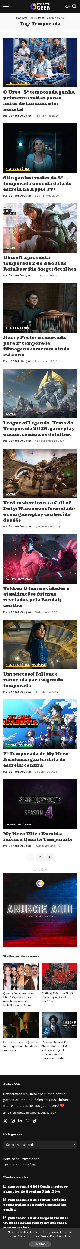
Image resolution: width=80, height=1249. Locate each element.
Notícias (25, 579)
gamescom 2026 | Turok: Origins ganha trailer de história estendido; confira (34, 1205)
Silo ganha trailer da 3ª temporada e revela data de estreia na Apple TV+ (37, 183)
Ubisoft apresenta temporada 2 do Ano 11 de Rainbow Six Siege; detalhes (40, 263)
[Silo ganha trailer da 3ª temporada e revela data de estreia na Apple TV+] (40, 148)
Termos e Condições (19, 1165)
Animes (11, 745)
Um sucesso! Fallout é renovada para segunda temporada (33, 680)
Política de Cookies (59, 1236)
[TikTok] (35, 1121)
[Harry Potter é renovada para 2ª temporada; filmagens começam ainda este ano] (40, 308)
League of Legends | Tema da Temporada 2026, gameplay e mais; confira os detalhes (39, 429)
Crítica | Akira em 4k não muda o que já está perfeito (58, 997)
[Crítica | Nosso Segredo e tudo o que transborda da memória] (21, 1025)
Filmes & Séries (18, 83)
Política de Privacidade (21, 1159)
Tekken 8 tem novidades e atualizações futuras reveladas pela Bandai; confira (36, 597)
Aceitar (40, 1244)
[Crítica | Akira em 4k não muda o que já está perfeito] (59, 976)
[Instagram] (13, 1121)
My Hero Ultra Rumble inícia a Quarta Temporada (37, 837)
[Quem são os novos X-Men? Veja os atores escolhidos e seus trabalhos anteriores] (21, 976)
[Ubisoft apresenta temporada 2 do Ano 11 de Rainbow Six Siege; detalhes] (40, 228)
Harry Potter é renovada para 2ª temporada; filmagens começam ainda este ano (36, 346)
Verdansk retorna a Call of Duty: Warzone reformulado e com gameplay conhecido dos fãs (39, 511)
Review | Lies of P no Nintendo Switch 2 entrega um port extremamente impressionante (56, 1050)
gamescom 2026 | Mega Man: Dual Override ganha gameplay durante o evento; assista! (35, 1223)
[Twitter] (5, 1121)
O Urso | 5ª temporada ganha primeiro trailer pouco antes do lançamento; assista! (39, 101)
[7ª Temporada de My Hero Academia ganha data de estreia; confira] (40, 724)
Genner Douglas (20, 115)
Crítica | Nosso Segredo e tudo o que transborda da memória (20, 1046)
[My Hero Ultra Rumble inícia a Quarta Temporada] (40, 804)
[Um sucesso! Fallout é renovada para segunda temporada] (40, 644)
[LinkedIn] (20, 1121)
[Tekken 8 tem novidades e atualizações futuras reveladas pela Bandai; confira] (40, 559)
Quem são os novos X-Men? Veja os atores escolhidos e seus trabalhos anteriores (18, 999)
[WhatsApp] (27, 1121)
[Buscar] (74, 6)
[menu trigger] (7, 6)
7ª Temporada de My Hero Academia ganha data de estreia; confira (35, 760)
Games (11, 248)
